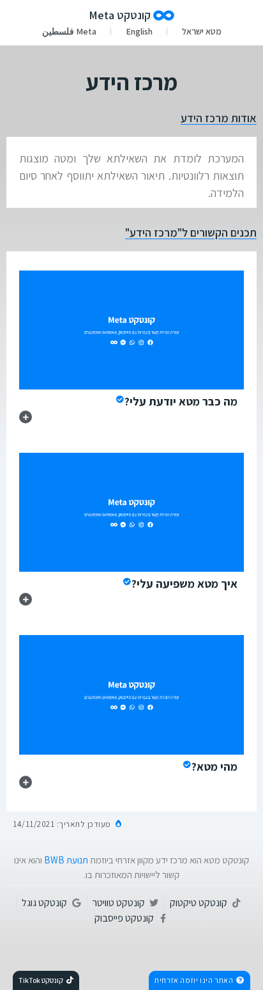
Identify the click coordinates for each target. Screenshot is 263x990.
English (139, 31)
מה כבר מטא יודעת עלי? (180, 401)
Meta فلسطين (69, 31)
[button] (199, 980)
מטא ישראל (202, 31)
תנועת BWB (66, 860)
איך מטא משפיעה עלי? (184, 583)
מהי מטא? (214, 766)
